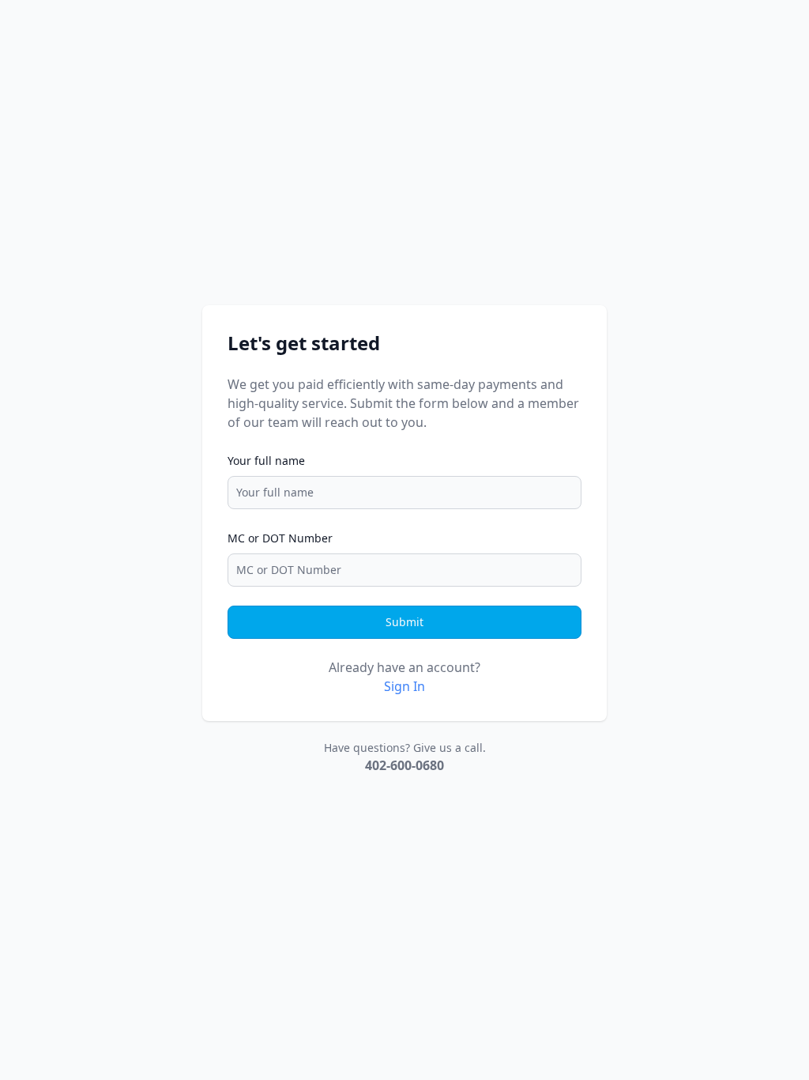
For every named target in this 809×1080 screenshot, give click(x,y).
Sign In (404, 686)
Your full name (266, 460)
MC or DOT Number (280, 538)
